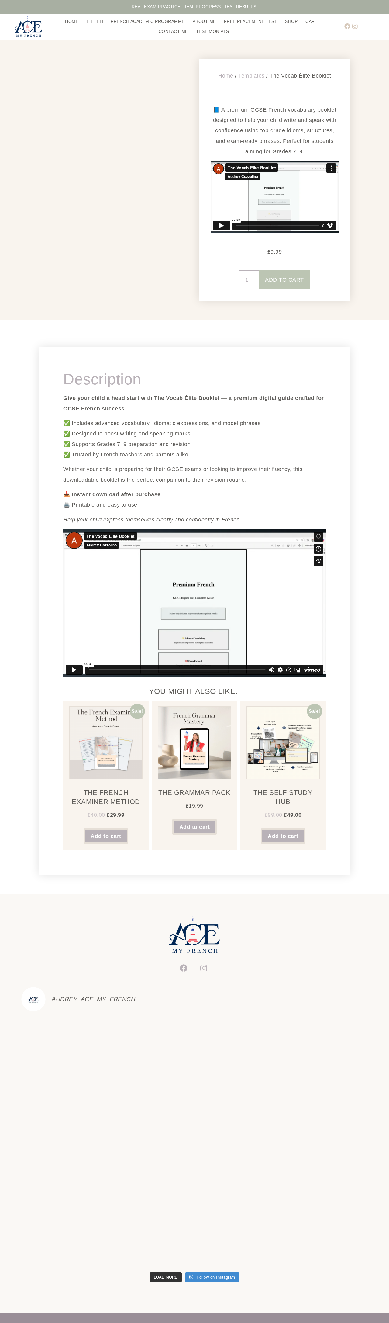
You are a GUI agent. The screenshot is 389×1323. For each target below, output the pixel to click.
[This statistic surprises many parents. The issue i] (63, 1243)
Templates (251, 76)
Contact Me (173, 31)
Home (71, 21)
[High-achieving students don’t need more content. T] (151, 1142)
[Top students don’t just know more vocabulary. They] (63, 1142)
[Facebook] (347, 26)
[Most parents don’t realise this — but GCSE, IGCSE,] (63, 1193)
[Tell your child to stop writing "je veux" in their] (238, 1042)
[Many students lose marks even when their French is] (238, 1193)
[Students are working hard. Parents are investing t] (326, 1193)
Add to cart (284, 280)
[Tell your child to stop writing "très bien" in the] (63, 1092)
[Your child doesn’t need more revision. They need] (151, 1193)
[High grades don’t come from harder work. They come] (326, 1092)
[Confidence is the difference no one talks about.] (326, 1042)
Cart (311, 21)
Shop (291, 21)
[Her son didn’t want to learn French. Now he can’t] (238, 1092)
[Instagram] (355, 26)
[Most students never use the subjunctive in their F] (151, 1092)
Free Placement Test (250, 21)
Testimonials (212, 31)
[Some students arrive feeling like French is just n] (63, 1042)
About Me (204, 21)
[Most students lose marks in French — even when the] (326, 1142)
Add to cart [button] (106, 836)
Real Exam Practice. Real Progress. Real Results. (195, 6)
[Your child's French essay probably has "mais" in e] (151, 1042)
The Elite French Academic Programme (135, 21)
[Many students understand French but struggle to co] (326, 1243)
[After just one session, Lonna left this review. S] (238, 1243)
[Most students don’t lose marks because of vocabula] (238, 1142)
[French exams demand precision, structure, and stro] (151, 1243)
